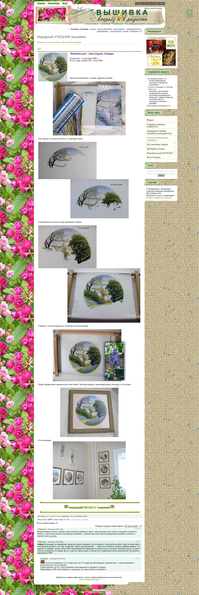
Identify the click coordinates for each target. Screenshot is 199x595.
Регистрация (53, 3)
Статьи (49, 42)
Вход (65, 3)
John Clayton (76, 519)
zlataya (72, 516)
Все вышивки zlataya (72, 42)
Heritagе (85, 519)
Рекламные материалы (158, 106)
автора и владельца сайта (157, 198)
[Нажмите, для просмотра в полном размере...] (89, 135)
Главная (41, 3)
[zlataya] (43, 563)
